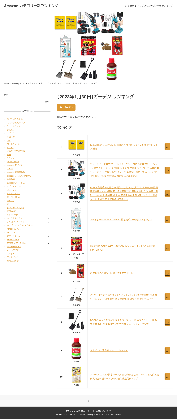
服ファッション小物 (15, 207)
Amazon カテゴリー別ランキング (31, 5)
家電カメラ (12, 211)
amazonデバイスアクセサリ (19, 175)
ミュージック (12, 214)
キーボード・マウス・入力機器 (19, 225)
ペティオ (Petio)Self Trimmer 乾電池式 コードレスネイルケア (121, 219)
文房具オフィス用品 (16, 182)
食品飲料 (11, 179)
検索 (6, 94)
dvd (8, 140)
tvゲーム (11, 133)
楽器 (9, 154)
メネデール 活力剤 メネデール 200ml (109, 350)
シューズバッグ (13, 126)
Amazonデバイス (14, 228)
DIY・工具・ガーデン (16, 221)
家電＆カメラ (13, 260)
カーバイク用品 (13, 197)
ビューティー (12, 189)
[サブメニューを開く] (48, 123)
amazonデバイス (14, 165)
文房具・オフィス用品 (16, 242)
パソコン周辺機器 (15, 119)
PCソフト (11, 232)
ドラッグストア (13, 193)
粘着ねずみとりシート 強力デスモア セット (111, 273)
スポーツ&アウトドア (16, 122)
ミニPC (10, 147)
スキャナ (10, 253)
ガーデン (68, 107)
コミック (10, 158)
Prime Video (13, 239)
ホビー (10, 168)
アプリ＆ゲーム (13, 235)
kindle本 (11, 136)
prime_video (13, 161)
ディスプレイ (12, 257)
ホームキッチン (13, 143)
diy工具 (10, 200)
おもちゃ (11, 129)
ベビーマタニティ (14, 186)
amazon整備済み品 (16, 172)
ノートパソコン (13, 249)
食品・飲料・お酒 (14, 246)
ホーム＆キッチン (14, 218)
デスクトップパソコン (16, 150)
